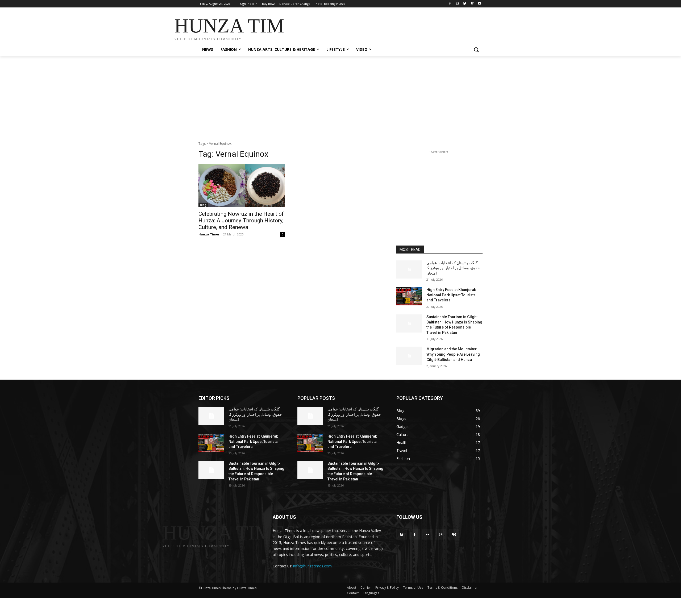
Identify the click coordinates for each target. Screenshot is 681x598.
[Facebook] (450, 4)
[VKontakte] (454, 534)
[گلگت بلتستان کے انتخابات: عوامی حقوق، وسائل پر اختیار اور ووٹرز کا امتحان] (409, 269)
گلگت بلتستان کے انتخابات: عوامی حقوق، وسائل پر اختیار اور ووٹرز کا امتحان (453, 268)
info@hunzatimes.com (312, 565)
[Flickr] (427, 534)
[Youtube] (479, 4)
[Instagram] (457, 4)
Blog (203, 205)
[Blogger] (401, 534)
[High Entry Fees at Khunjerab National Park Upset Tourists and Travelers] (409, 296)
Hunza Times (208, 234)
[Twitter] (465, 4)
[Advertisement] (380, 27)
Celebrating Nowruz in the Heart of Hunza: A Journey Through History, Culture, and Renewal (241, 220)
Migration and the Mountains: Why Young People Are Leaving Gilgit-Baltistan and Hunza (453, 354)
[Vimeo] (472, 4)
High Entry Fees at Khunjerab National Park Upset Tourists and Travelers (451, 295)
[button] (476, 49)
